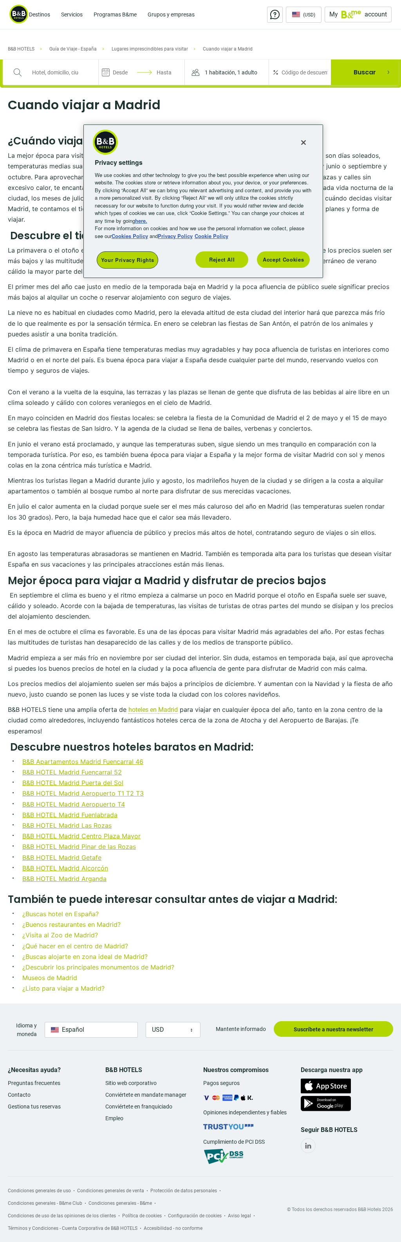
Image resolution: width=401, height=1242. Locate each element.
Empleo (114, 1118)
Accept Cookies (283, 259)
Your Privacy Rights (127, 260)
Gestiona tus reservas (34, 1106)
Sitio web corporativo (131, 1083)
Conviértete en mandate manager (145, 1095)
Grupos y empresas (171, 14)
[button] (226, 72)
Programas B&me (115, 14)
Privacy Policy (175, 236)
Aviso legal (239, 1216)
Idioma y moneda (26, 1029)
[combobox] (55, 72)
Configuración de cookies (195, 1216)
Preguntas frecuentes (34, 1083)
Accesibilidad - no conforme (173, 1228)
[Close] (303, 142)
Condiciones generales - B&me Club (45, 1203)
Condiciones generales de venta (110, 1190)
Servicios (72, 14)
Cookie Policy (211, 236)
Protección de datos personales (183, 1190)
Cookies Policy (130, 236)
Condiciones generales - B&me (120, 1203)
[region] (203, 201)
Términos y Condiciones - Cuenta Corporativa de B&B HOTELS (72, 1228)
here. (141, 220)
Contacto (19, 1095)
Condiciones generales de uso (39, 1190)
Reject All (222, 259)
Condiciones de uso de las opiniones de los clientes (62, 1216)
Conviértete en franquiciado (138, 1106)
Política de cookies (142, 1216)
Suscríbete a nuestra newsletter (333, 1029)
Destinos (39, 14)
